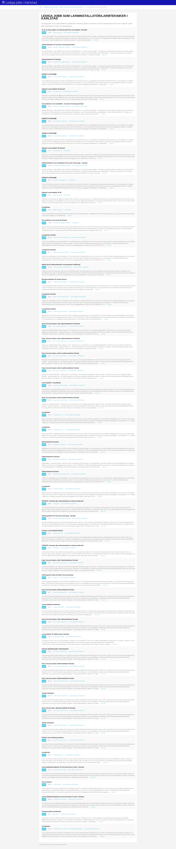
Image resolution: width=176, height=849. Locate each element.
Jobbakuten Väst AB (58, 533)
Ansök (44, 32)
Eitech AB (55, 577)
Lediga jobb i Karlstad (21, 2)
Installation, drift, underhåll (50, 7)
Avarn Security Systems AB (60, 326)
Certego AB (56, 503)
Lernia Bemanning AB (58, 636)
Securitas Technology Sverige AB (61, 47)
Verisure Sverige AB (58, 607)
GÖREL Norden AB (58, 210)
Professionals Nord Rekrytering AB (62, 267)
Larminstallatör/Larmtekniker (71, 32)
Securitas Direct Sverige (59, 769)
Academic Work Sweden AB (60, 282)
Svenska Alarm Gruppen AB (60, 76)
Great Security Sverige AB (60, 311)
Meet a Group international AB (61, 237)
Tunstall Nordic (57, 784)
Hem (40, 7)
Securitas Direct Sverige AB (60, 385)
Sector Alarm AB (57, 32)
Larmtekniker (66, 150)
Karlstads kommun (58, 415)
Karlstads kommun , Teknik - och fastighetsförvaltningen (67, 829)
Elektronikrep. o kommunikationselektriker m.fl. (72, 7)
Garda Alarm (55, 814)
